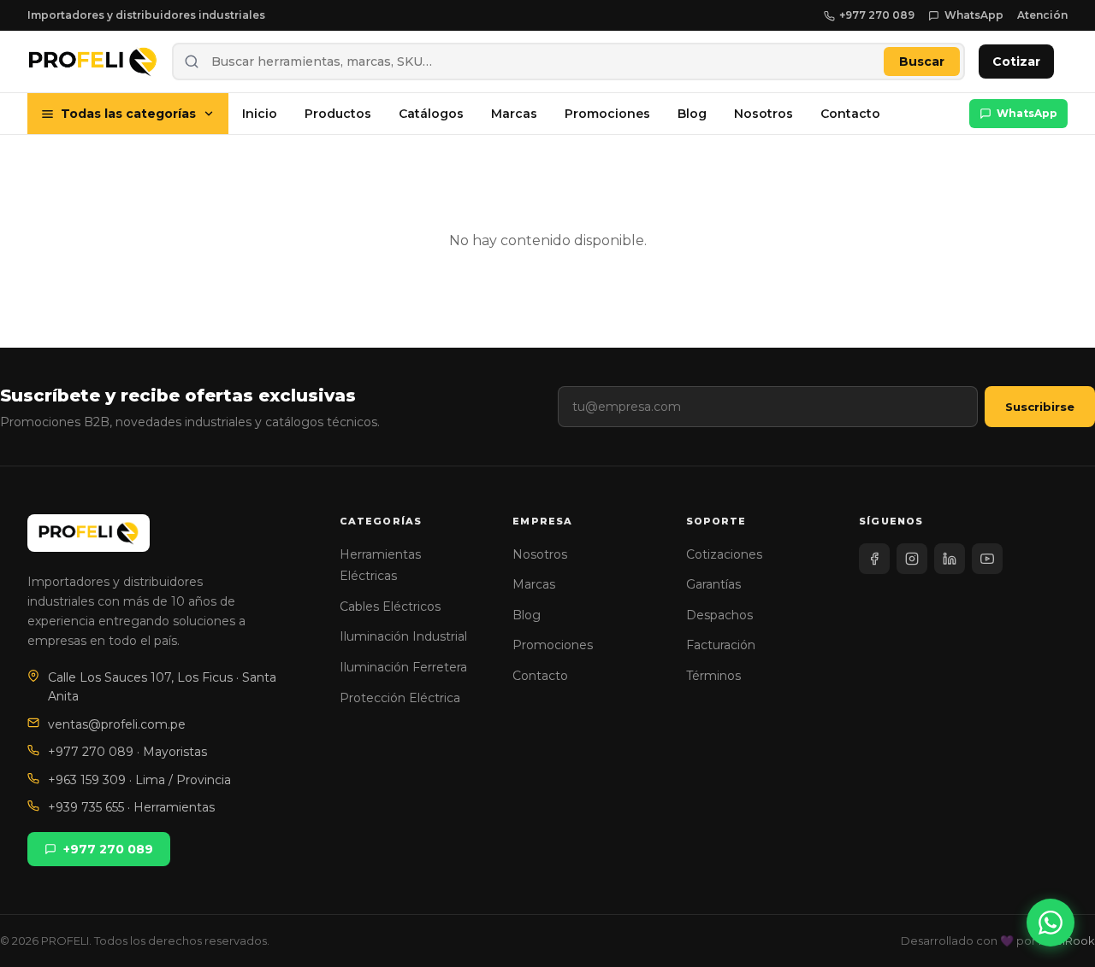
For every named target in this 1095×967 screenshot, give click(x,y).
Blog (692, 113)
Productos (338, 113)
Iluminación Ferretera (403, 667)
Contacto (850, 113)
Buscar (921, 61)
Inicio (259, 113)
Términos (713, 675)
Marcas (514, 113)
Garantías (713, 584)
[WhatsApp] (1050, 922)
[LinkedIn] (949, 558)
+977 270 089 (876, 15)
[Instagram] (912, 558)
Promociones (607, 113)
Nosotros (763, 113)
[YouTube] (987, 558)
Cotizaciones (724, 554)
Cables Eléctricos (390, 606)
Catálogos (431, 113)
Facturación (720, 645)
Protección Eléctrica (400, 698)
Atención (1042, 15)
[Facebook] (874, 558)
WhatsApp (973, 15)
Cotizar (1016, 61)
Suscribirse (1039, 406)
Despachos (719, 615)
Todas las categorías (128, 113)
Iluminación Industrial (403, 636)
